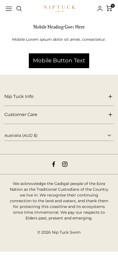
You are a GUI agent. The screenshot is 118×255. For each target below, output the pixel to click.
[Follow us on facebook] (53, 164)
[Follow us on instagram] (64, 164)
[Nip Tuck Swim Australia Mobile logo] (59, 9)
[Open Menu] (8, 8)
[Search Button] (19, 8)
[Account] (99, 8)
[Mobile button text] (59, 46)
